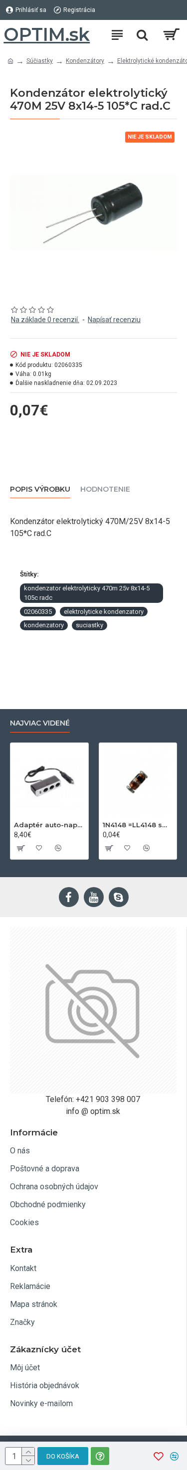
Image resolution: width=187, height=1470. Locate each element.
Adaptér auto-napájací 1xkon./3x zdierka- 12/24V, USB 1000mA (49, 825)
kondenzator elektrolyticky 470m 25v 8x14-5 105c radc (87, 593)
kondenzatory (44, 625)
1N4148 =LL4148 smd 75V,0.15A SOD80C (138, 825)
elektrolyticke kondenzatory (104, 611)
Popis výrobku (40, 489)
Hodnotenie (105, 489)
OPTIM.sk (46, 34)
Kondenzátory (85, 60)
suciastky (89, 625)
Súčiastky (39, 60)
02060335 (38, 611)
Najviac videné (40, 723)
